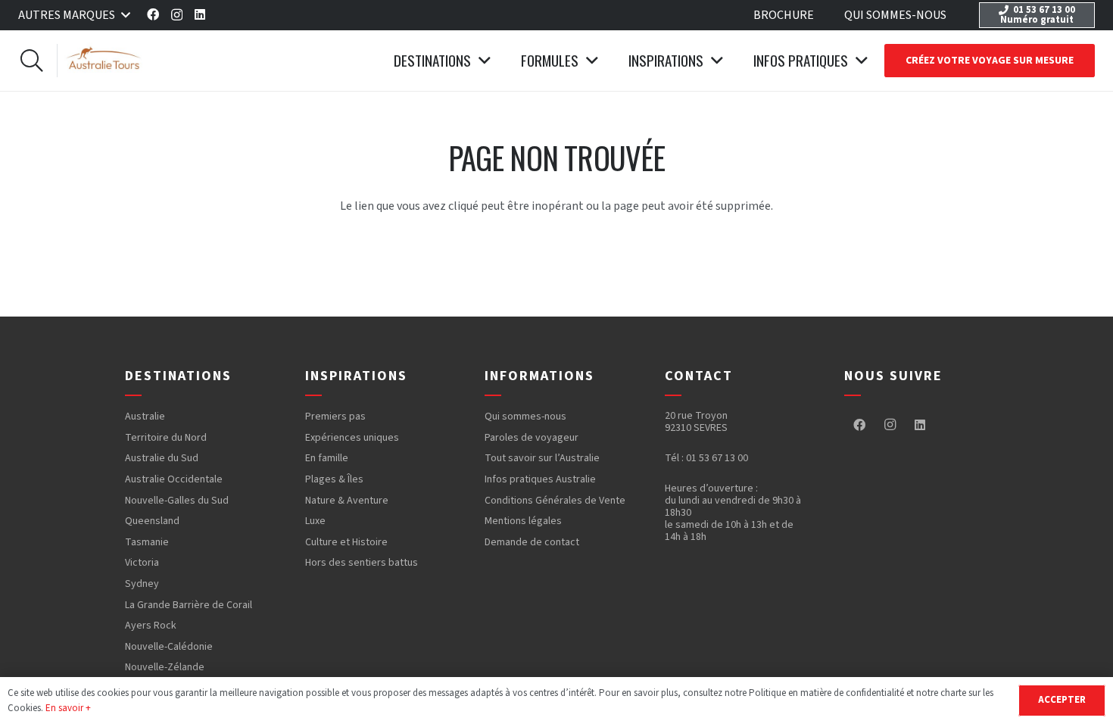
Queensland (152, 521)
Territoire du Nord (166, 437)
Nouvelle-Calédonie (169, 646)
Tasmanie (147, 542)
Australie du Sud (161, 458)
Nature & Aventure (346, 500)
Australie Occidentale (174, 479)
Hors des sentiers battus (361, 562)
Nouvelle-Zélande (164, 667)
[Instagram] (176, 15)
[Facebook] (153, 14)
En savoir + (68, 708)
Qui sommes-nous (525, 416)
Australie (145, 416)
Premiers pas (335, 416)
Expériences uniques (352, 437)
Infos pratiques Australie (540, 479)
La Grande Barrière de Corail (188, 605)
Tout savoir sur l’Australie (542, 458)
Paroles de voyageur (531, 437)
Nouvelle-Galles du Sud (177, 500)
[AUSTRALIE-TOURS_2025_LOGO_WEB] (104, 60)
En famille (326, 458)
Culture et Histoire (346, 542)
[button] (74, 15)
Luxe (315, 521)
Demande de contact (532, 542)
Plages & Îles (334, 479)
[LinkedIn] (200, 14)
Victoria (142, 562)
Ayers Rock (150, 625)
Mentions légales (523, 521)
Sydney (142, 583)
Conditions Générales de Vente (555, 500)
